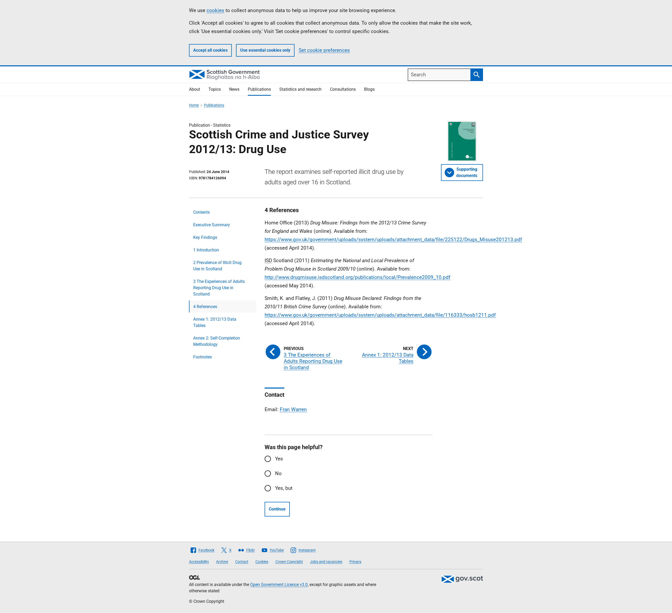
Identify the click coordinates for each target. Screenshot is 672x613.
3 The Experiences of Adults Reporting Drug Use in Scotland (219, 288)
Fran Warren (293, 409)
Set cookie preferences (324, 50)
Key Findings (205, 237)
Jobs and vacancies (326, 562)
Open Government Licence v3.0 (279, 584)
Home (194, 105)
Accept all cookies (210, 50)
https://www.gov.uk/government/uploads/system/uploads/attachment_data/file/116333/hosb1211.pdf (380, 315)
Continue (277, 509)
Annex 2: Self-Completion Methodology (216, 341)
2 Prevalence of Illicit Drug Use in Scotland (217, 265)
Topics (214, 89)
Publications (259, 89)
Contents (201, 212)
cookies (215, 10)
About (194, 89)
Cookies (261, 562)
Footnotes (202, 356)
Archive (222, 562)
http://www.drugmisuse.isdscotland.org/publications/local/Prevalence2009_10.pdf (357, 277)
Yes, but (283, 488)
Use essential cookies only (265, 50)
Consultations (343, 89)
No (278, 473)
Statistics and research (300, 89)
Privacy (355, 562)
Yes (279, 459)
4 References (205, 306)
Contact (241, 562)
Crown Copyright (289, 562)
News (234, 89)
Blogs (369, 89)
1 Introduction (206, 250)
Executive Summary (211, 224)
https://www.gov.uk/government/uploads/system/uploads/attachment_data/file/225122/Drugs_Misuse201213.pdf (393, 239)
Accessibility (199, 562)
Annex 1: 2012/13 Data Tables (214, 322)
